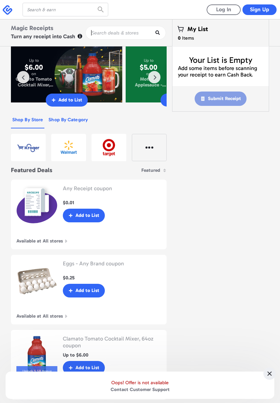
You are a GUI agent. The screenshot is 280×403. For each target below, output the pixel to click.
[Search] (101, 9)
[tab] (27, 120)
